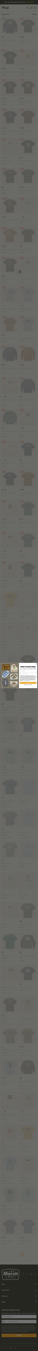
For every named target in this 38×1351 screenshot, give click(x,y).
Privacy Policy (25, 680)
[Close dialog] (36, 664)
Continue (28, 682)
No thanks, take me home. (28, 684)
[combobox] (21, 673)
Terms (29, 680)
